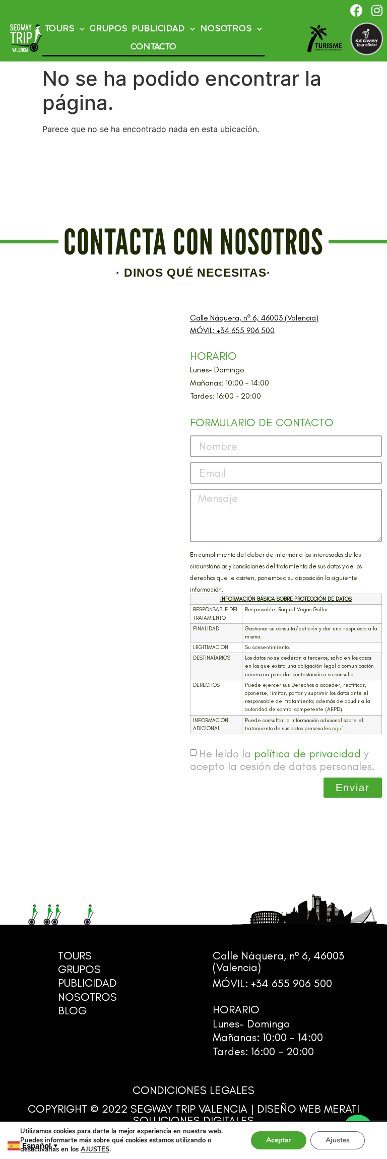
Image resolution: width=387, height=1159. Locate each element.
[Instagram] (377, 10)
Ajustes (338, 1140)
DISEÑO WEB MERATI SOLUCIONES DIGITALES (246, 1114)
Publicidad (158, 29)
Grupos (108, 29)
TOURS (60, 29)
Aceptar (278, 1140)
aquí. (338, 728)
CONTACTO (154, 47)
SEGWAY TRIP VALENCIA (189, 1109)
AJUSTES (95, 1149)
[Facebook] (357, 10)
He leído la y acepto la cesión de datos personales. (282, 760)
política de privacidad (307, 753)
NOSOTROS (226, 29)
